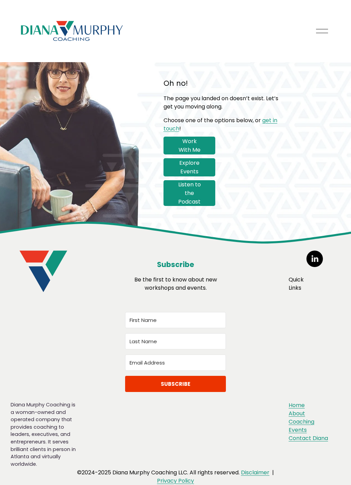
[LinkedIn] (314, 259)
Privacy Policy (175, 481)
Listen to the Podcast (189, 193)
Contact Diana (308, 438)
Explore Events (189, 167)
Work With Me (190, 145)
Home (297, 405)
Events (298, 430)
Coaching (301, 422)
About (297, 413)
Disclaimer (255, 472)
